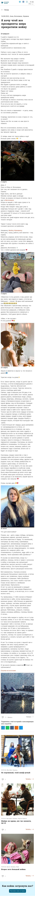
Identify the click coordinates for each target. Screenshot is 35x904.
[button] (17, 891)
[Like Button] (2, 717)
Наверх (28, 717)
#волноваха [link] (9, 200)
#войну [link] (11, 230)
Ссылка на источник (8, 670)
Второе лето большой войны (13, 869)
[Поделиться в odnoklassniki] (16, 728)
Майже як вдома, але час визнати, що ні (16, 822)
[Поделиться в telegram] (3, 728)
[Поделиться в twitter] (21, 728)
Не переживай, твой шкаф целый (15, 773)
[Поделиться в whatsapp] (7, 728)
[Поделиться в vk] (12, 728)
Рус (30, 4)
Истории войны (6, 3)
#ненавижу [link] (18, 230)
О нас (32, 2)
